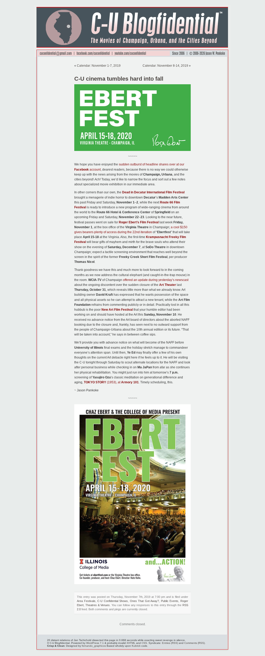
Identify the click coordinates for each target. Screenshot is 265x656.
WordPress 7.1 (95, 643)
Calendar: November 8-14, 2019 (165, 65)
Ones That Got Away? (144, 600)
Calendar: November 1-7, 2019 (99, 65)
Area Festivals (86, 600)
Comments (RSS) (194, 643)
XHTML (131, 643)
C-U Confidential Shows (112, 600)
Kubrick (136, 645)
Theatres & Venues (97, 605)
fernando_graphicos (94, 645)
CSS (144, 643)
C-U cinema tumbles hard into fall (118, 78)
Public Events (170, 600)
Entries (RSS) (170, 643)
